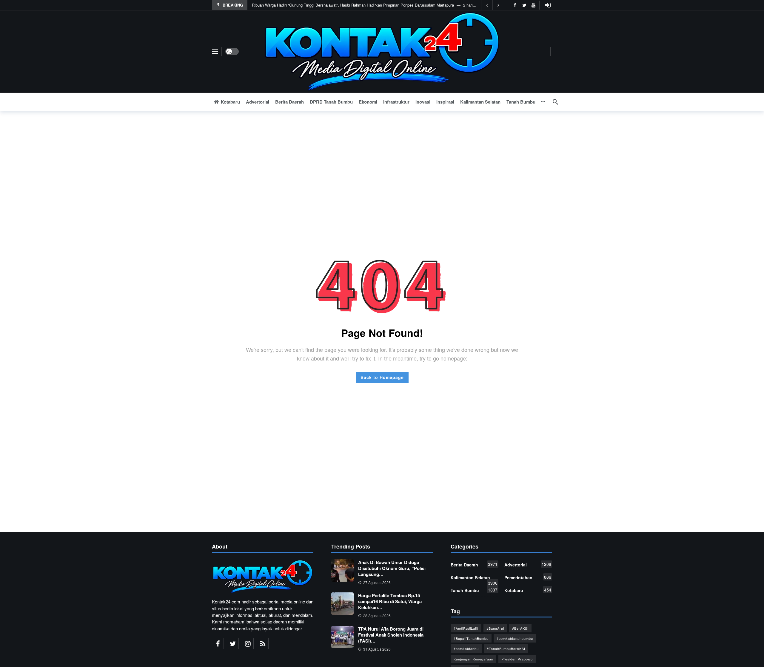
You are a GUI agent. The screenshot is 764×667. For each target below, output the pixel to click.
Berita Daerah (474, 564)
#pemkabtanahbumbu (515, 638)
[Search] (555, 101)
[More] (543, 102)
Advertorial (527, 564)
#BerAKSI (520, 628)
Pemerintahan (527, 577)
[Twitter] (524, 5)
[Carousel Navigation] (492, 5)
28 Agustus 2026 (377, 615)
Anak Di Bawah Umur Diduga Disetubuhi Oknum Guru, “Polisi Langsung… (392, 568)
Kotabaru (527, 590)
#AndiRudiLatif (466, 628)
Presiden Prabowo (517, 659)
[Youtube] (533, 5)
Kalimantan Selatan (474, 578)
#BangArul (495, 628)
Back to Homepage (382, 377)
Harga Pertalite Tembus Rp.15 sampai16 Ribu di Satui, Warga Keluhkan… (390, 601)
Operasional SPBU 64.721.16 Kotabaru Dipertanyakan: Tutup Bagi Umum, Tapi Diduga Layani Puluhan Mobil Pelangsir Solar (359, 5)
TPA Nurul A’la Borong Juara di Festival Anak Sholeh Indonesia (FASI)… (390, 635)
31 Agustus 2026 (377, 648)
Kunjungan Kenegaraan (473, 659)
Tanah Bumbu (474, 590)
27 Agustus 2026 (377, 582)
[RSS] (263, 643)
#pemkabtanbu (466, 648)
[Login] (547, 5)
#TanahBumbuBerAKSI (506, 648)
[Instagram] (248, 643)
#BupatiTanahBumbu (471, 638)
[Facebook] (515, 5)
